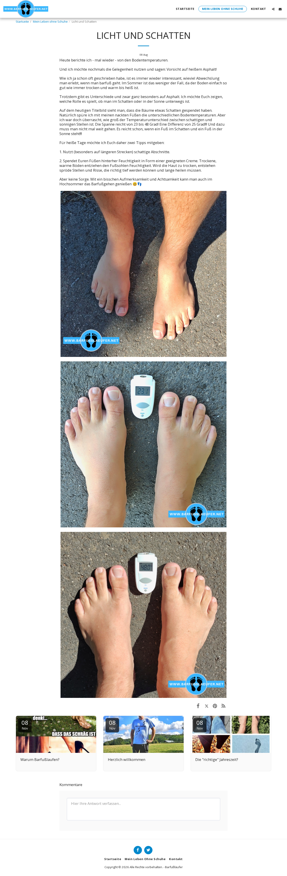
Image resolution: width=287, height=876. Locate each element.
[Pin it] (215, 705)
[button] (273, 9)
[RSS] (223, 705)
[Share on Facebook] (198, 705)
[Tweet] (206, 705)
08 (25, 724)
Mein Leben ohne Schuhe (50, 22)
